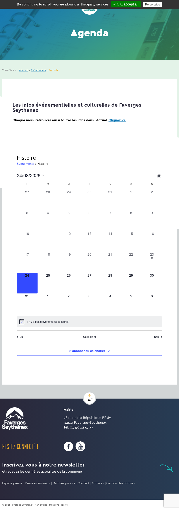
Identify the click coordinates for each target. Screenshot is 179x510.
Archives (98, 483)
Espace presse (12, 483)
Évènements (25, 164)
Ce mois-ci (89, 336)
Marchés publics (64, 483)
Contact (83, 483)
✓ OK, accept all (125, 4)
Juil (22, 336)
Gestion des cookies (120, 483)
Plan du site (40, 504)
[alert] (89, 321)
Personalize (152, 4)
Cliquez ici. (117, 120)
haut (90, 400)
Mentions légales (58, 504)
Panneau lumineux (37, 483)
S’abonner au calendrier (87, 351)
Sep (156, 336)
